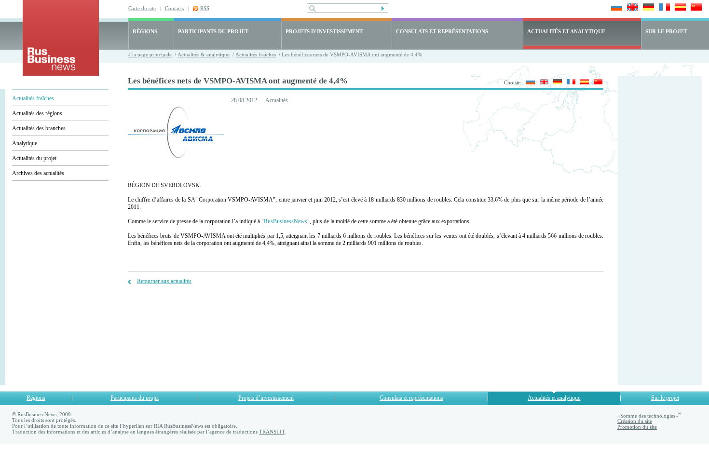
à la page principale (150, 54)
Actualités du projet (34, 158)
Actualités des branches (39, 128)
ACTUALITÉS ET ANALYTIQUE (566, 31)
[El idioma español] (679, 8)
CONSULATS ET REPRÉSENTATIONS (442, 31)
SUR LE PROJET (666, 31)
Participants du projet (134, 397)
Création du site (634, 421)
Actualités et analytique (554, 397)
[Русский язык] (529, 82)
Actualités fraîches (255, 54)
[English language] (631, 8)
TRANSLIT (272, 431)
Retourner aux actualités (164, 281)
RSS (204, 8)
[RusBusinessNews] (61, 73)
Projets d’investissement (266, 397)
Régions (36, 397)
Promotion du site (637, 427)
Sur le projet (665, 397)
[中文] (695, 8)
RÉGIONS (145, 31)
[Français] (663, 8)
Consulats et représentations (411, 397)
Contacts (174, 8)
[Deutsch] (647, 8)
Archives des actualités (38, 173)
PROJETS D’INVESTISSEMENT (324, 31)
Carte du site (142, 8)
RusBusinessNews (285, 221)
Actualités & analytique (203, 54)
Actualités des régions (37, 113)
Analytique (24, 143)
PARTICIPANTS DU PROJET (213, 31)
